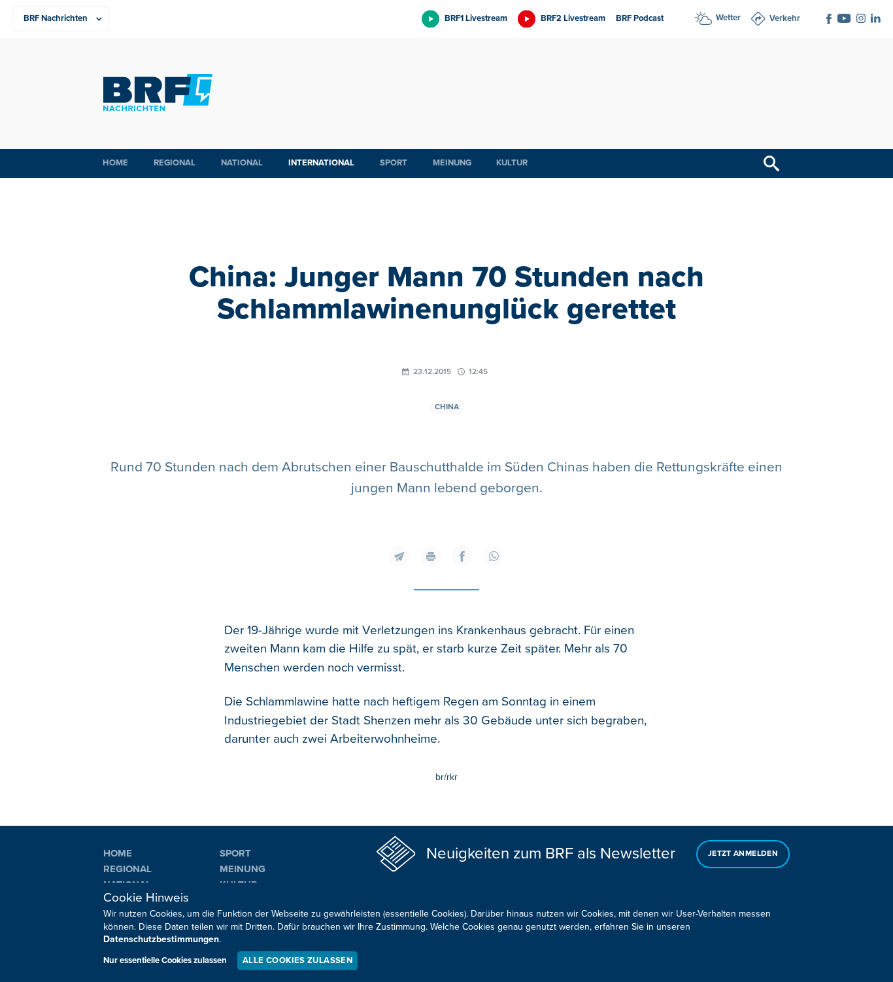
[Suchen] (771, 163)
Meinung (452, 163)
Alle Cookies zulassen (297, 960)
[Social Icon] (829, 19)
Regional (174, 163)
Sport (393, 163)
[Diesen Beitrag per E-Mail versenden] (399, 556)
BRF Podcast (640, 18)
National (242, 163)
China (447, 407)
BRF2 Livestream (573, 18)
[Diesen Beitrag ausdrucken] (430, 556)
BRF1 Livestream (476, 18)
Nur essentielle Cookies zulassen (165, 960)
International (321, 163)
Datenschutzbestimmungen (161, 939)
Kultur (512, 163)
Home (115, 163)
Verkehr (784, 18)
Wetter (728, 17)
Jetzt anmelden (743, 853)
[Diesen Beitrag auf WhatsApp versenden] (493, 556)
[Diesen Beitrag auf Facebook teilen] (462, 556)
